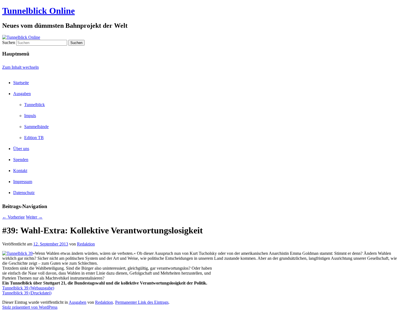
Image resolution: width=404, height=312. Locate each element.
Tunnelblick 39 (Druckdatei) (26, 293)
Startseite (21, 82)
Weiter (34, 217)
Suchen (8, 42)
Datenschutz (24, 192)
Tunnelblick (34, 104)
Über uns (21, 148)
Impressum (22, 181)
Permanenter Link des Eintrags (141, 302)
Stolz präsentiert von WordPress (29, 307)
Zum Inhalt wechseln (20, 67)
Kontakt (20, 170)
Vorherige (13, 217)
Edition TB (34, 137)
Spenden (20, 159)
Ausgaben (22, 93)
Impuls (30, 115)
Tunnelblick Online (38, 11)
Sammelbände (36, 126)
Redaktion (86, 244)
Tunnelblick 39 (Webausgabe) (28, 288)
